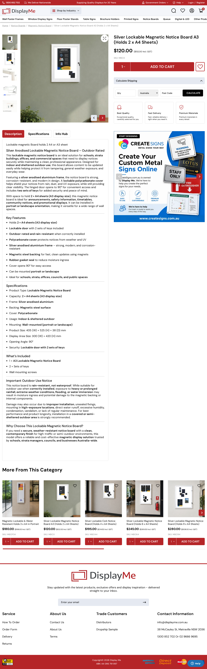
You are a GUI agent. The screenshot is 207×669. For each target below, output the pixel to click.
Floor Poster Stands (67, 19)
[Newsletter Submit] (144, 602)
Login (191, 2)
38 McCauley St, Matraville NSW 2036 (181, 629)
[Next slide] (102, 118)
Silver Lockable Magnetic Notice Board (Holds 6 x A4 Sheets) (144, 523)
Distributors (103, 622)
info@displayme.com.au (172, 622)
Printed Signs (131, 19)
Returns (7, 644)
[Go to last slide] (94, 118)
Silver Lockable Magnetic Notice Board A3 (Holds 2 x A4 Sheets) (61, 523)
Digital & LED (182, 19)
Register (201, 2)
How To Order (11, 622)
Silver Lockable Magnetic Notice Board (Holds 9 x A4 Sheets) (185, 523)
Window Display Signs (40, 19)
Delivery (7, 636)
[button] (9, 42)
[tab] (53, 548)
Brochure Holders (109, 19)
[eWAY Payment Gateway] (7, 662)
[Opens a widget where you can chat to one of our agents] (195, 663)
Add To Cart (162, 66)
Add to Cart (25, 541)
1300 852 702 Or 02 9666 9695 (177, 636)
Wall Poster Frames (12, 19)
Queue (166, 19)
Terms (53, 636)
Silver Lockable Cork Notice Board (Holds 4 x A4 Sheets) (100, 523)
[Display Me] (18, 10)
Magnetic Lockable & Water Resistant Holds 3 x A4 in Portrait (20, 523)
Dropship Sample (107, 629)
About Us (56, 629)
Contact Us (57, 622)
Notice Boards (151, 19)
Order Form (9, 629)
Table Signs (89, 19)
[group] (159, 176)
